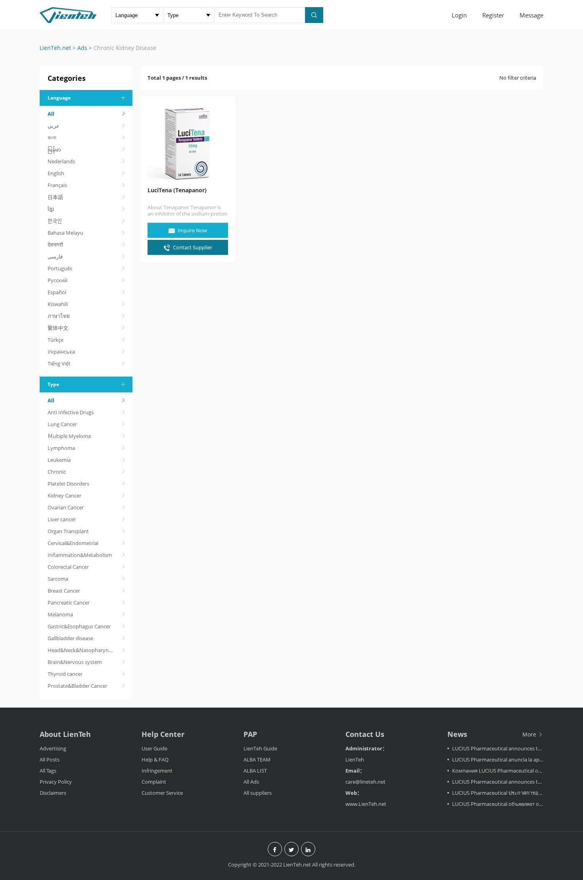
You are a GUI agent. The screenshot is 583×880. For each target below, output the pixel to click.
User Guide (154, 748)
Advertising (53, 748)
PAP (250, 734)
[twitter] (291, 850)
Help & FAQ (155, 759)
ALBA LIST (255, 770)
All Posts (49, 759)
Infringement (157, 770)
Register (493, 15)
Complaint (154, 781)
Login (459, 15)
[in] (308, 850)
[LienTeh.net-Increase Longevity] (68, 16)
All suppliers (258, 792)
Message (531, 15)
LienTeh (354, 759)
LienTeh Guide (260, 748)
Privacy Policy (56, 781)
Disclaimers (53, 792)
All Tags (48, 770)
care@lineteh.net (365, 781)
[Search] (314, 15)
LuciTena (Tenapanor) (177, 190)
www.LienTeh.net (365, 803)
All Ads (251, 781)
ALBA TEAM (257, 759)
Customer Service (162, 792)
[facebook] (274, 850)
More (530, 734)
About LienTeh (65, 734)
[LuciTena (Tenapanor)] (188, 143)
